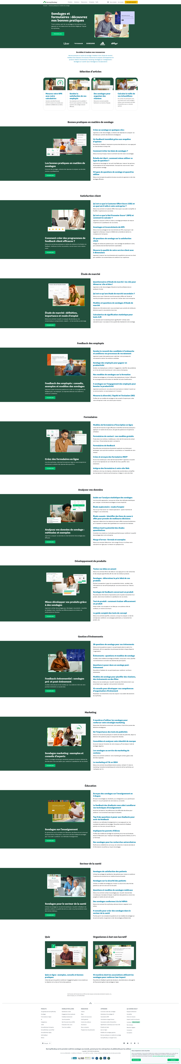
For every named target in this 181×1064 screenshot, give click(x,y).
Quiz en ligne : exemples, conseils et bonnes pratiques (64, 976)
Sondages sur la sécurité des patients (109, 880)
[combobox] (46, 1043)
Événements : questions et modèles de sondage (114, 655)
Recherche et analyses (96, 57)
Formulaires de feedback (104, 445)
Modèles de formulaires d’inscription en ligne (113, 425)
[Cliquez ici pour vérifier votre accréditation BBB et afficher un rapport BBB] (74, 1059)
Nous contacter (113, 2)
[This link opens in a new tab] (124, 1043)
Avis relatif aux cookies (169, 1056)
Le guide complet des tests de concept (110, 613)
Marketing (91, 59)
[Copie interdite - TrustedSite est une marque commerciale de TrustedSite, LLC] (87, 1059)
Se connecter (121, 2)
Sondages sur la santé (80, 61)
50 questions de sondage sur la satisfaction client (112, 239)
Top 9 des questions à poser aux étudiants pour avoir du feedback (114, 818)
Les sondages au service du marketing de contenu (111, 751)
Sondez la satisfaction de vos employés (78, 96)
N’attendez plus (58, 34)
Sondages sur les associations (99, 61)
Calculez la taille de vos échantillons (126, 94)
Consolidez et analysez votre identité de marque (114, 741)
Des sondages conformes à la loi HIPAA (110, 901)
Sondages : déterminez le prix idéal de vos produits (111, 579)
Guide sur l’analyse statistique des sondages (112, 497)
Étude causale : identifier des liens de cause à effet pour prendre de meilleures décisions (113, 517)
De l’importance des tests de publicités (110, 732)
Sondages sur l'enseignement (103, 59)
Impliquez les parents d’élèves (106, 830)
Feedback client (96, 55)
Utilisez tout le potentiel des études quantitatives (108, 529)
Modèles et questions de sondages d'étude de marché (113, 304)
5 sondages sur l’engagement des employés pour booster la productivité (114, 385)
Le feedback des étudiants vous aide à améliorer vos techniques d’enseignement (114, 806)
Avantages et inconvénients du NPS (109, 227)
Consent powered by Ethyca (172, 1062)
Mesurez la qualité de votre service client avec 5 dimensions (113, 251)
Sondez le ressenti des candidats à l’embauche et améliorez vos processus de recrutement (113, 352)
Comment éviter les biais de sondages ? (110, 151)
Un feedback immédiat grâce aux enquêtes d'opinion (112, 140)
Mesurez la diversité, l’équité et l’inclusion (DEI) (114, 395)
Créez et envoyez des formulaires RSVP (110, 457)
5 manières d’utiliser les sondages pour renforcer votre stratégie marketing (110, 721)
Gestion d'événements (81, 59)
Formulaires (85, 57)
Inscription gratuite (131, 2)
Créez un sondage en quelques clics (108, 130)
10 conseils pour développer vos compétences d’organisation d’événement (113, 689)
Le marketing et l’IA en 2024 (105, 762)
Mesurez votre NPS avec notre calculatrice (54, 96)
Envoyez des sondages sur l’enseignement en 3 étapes (113, 794)
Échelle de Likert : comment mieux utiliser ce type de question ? (113, 159)
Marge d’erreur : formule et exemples (109, 539)
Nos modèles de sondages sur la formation (112, 374)
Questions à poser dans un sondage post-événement (111, 666)
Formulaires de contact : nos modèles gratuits (113, 436)
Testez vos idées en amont (104, 569)
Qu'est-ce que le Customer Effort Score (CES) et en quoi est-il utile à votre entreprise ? (114, 204)
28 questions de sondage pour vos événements (113, 644)
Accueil (45, 5)
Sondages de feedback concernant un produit (113, 592)
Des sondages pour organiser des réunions (102, 96)
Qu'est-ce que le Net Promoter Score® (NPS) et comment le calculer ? (113, 216)
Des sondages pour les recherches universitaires (114, 842)
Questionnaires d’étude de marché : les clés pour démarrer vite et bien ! (114, 283)
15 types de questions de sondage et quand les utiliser (113, 173)
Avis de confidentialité (158, 1056)
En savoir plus (50, 175)
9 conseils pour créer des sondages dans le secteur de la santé (112, 911)
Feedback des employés (74, 57)
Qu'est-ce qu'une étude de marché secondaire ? (114, 293)
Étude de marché (107, 55)
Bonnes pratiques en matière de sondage (80, 55)
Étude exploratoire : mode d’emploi (108, 507)
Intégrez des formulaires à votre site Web (111, 468)
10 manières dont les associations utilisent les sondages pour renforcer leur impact (113, 976)
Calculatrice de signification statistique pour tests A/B (113, 315)
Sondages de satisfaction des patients (110, 871)
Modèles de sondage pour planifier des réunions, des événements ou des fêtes (114, 677)
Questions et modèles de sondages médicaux (113, 890)
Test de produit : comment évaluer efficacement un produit (114, 602)
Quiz (88, 61)
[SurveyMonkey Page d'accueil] (50, 2)
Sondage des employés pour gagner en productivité (110, 364)
